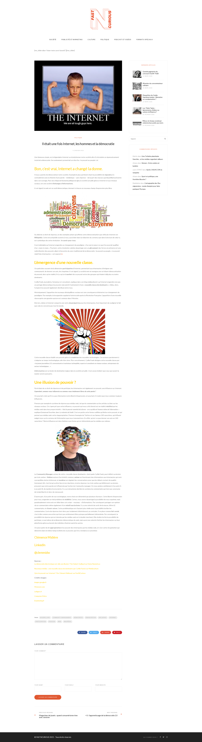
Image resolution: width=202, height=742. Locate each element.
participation (41, 621)
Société (52, 39)
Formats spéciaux (144, 39)
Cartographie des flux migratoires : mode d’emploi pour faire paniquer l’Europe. (146, 186)
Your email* (69, 685)
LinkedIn (39, 545)
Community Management (62, 617)
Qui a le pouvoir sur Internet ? (45, 573)
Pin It (118, 632)
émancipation (91, 617)
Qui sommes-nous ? (150, 737)
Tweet (94, 632)
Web (59, 621)
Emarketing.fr (39, 601)
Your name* (38, 685)
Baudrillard (45, 617)
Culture (91, 39)
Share (83, 632)
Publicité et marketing (72, 39)
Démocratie (78, 617)
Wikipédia (67, 621)
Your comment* (40, 651)
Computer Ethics (40, 596)
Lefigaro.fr (38, 592)
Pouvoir (52, 621)
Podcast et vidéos (122, 39)
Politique (105, 39)
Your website (100, 685)
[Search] (165, 138)
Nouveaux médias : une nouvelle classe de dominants (53, 569)
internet (112, 617)
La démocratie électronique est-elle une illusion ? (52, 564)
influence (102, 617)
